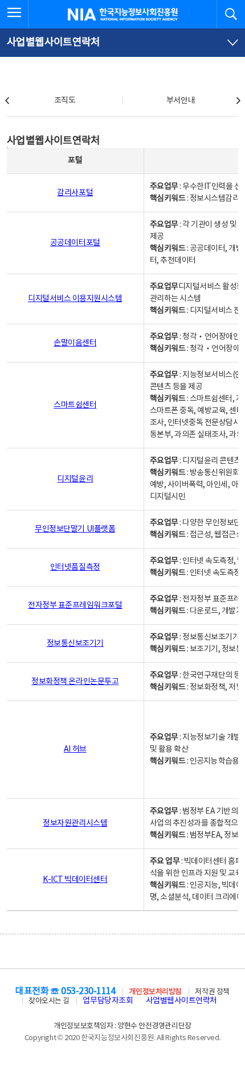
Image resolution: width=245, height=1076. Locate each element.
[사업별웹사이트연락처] (122, 42)
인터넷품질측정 (75, 567)
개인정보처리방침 (155, 992)
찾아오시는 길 (49, 1001)
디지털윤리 (75, 479)
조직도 (65, 101)
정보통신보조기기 (75, 643)
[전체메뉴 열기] (14, 14)
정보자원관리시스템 (75, 823)
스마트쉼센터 (75, 405)
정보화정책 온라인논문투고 (75, 681)
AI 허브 (75, 749)
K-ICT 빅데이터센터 (75, 879)
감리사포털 (75, 192)
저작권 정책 (212, 992)
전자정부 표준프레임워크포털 (75, 605)
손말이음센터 (75, 343)
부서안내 (180, 101)
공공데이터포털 (75, 243)
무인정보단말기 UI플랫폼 (75, 529)
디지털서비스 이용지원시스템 (75, 298)
